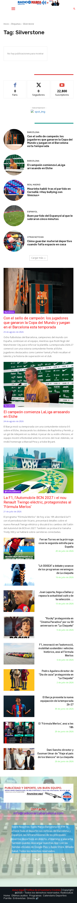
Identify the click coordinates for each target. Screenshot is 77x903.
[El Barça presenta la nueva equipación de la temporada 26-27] (19, 706)
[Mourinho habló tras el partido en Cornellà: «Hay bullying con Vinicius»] (14, 190)
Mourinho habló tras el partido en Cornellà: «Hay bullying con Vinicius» (49, 192)
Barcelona (33, 132)
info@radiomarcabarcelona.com (38, 813)
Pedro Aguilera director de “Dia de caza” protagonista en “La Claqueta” (56, 675)
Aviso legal (18, 890)
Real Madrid (33, 185)
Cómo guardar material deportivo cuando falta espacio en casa (49, 243)
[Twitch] (50, 860)
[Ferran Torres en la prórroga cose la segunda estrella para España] (19, 548)
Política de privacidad (38, 890)
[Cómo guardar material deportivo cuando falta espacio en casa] (14, 241)
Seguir (38, 83)
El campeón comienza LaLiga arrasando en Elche (46, 166)
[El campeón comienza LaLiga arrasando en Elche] (14, 164)
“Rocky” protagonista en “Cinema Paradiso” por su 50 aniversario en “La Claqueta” (56, 622)
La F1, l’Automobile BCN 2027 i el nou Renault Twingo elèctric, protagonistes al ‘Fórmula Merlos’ (37, 502)
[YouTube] (38, 873)
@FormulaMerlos (12, 491)
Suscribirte (62, 83)
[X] (63, 860)
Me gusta (15, 83)
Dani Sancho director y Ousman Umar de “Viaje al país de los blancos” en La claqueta (55, 753)
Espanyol (32, 212)
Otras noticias (35, 237)
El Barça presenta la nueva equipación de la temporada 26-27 (56, 701)
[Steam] (37, 860)
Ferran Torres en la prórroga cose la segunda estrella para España (55, 543)
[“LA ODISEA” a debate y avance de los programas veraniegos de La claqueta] (19, 575)
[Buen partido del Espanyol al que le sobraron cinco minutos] (14, 215)
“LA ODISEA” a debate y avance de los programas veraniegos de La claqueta (55, 569)
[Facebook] (11, 860)
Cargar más (37, 257)
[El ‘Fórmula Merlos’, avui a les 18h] (19, 732)
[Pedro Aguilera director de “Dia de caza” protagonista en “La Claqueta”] (19, 680)
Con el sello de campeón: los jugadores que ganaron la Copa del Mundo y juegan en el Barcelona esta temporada (50, 141)
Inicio (6, 23)
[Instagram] (24, 860)
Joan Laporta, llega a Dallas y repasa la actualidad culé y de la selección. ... (55, 596)
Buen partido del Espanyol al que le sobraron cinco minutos (50, 217)
